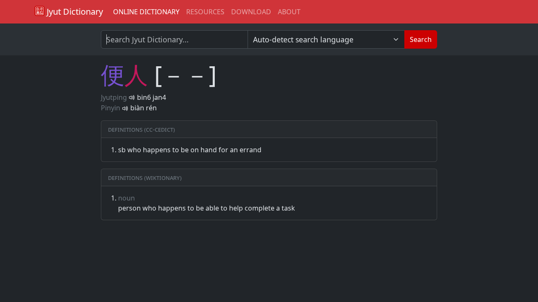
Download (251, 11)
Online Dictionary (146, 11)
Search (421, 39)
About (289, 11)
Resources (205, 11)
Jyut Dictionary (74, 11)
